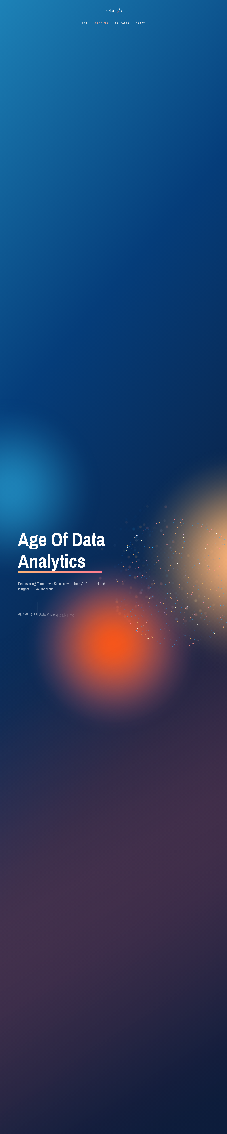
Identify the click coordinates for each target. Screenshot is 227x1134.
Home (85, 23)
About (140, 23)
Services (102, 23)
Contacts (122, 23)
